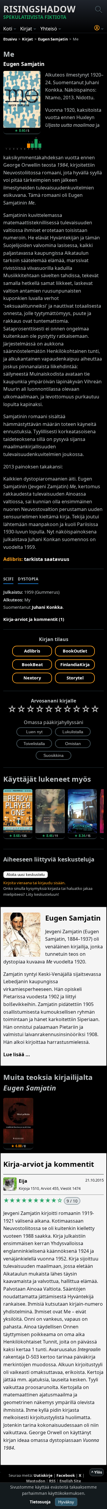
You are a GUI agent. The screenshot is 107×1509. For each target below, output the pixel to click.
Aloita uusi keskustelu (26, 874)
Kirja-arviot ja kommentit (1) (33, 619)
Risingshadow (39, 11)
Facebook (65, 1475)
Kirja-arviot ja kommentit (48, 1164)
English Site (70, 1481)
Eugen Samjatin (24, 63)
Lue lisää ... (16, 1054)
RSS (52, 1481)
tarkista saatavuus (46, 559)
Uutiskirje (43, 1475)
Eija (23, 1181)
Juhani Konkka (47, 607)
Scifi (8, 579)
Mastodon (35, 1481)
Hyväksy (66, 1502)
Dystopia (28, 579)
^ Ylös (96, 1472)
